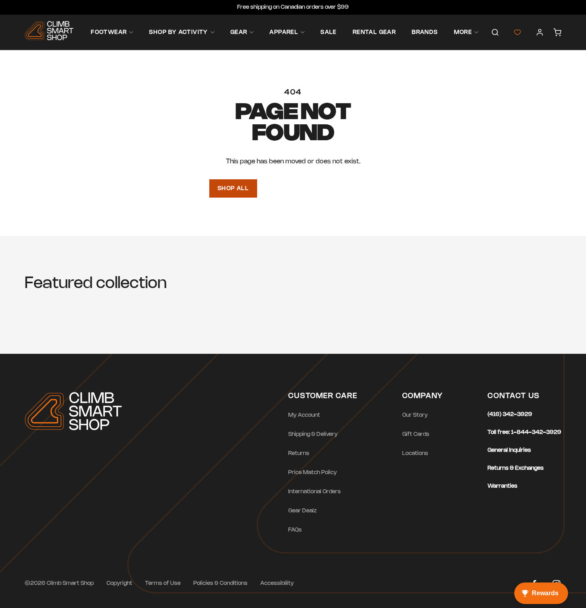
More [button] (463, 32)
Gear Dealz (302, 511)
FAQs (295, 530)
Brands (425, 32)
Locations (415, 453)
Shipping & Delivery (313, 434)
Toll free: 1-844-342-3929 (524, 432)
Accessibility (277, 583)
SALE (329, 32)
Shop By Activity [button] (178, 32)
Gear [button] (239, 32)
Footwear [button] (109, 32)
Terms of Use (163, 583)
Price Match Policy (312, 472)
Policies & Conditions (220, 583)
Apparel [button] (283, 32)
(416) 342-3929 (510, 414)
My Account (304, 415)
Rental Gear (374, 32)
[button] (495, 32)
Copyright (119, 583)
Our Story (415, 415)
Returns (298, 453)
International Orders (314, 491)
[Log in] (540, 32)
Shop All (233, 188)
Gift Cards (415, 434)
